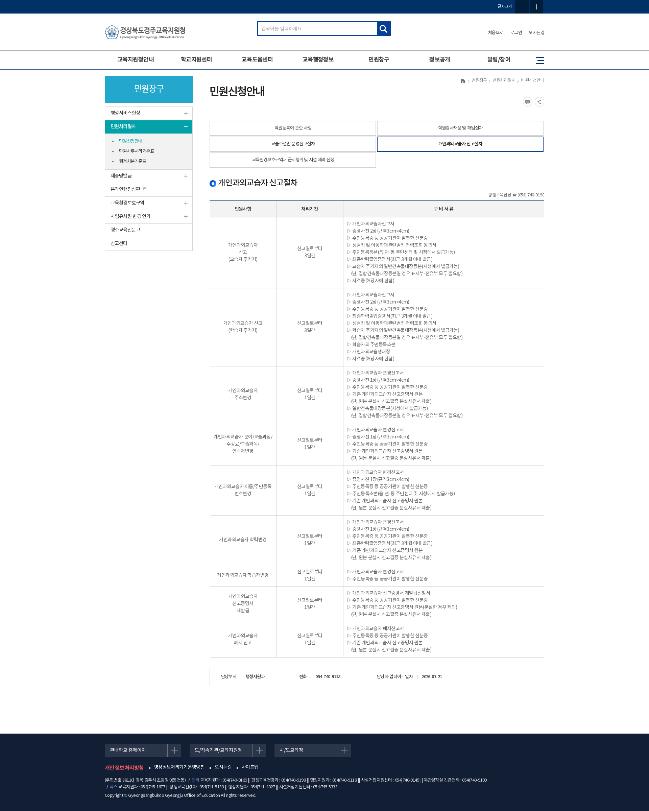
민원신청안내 (130, 141)
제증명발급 (121, 176)
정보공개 (439, 59)
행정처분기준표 (132, 161)
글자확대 (536, 7)
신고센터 (119, 243)
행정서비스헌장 (125, 113)
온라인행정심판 (125, 189)
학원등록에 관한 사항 (292, 128)
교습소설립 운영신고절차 (293, 144)
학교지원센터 (196, 59)
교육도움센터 (257, 59)
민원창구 (378, 59)
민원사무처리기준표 (136, 151)
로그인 (516, 32)
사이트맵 (250, 767)
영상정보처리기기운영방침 (179, 767)
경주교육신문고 (125, 230)
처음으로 (496, 32)
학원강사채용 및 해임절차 (460, 128)
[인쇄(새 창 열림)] (527, 101)
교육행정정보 (318, 59)
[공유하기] (539, 101)
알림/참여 (498, 59)
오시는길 (536, 32)
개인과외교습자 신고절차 (460, 144)
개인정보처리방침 (124, 768)
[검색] (383, 28)
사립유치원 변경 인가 (130, 216)
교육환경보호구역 (127, 203)
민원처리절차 (123, 126)
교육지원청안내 (135, 59)
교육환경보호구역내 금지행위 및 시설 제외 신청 (293, 160)
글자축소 (522, 7)
